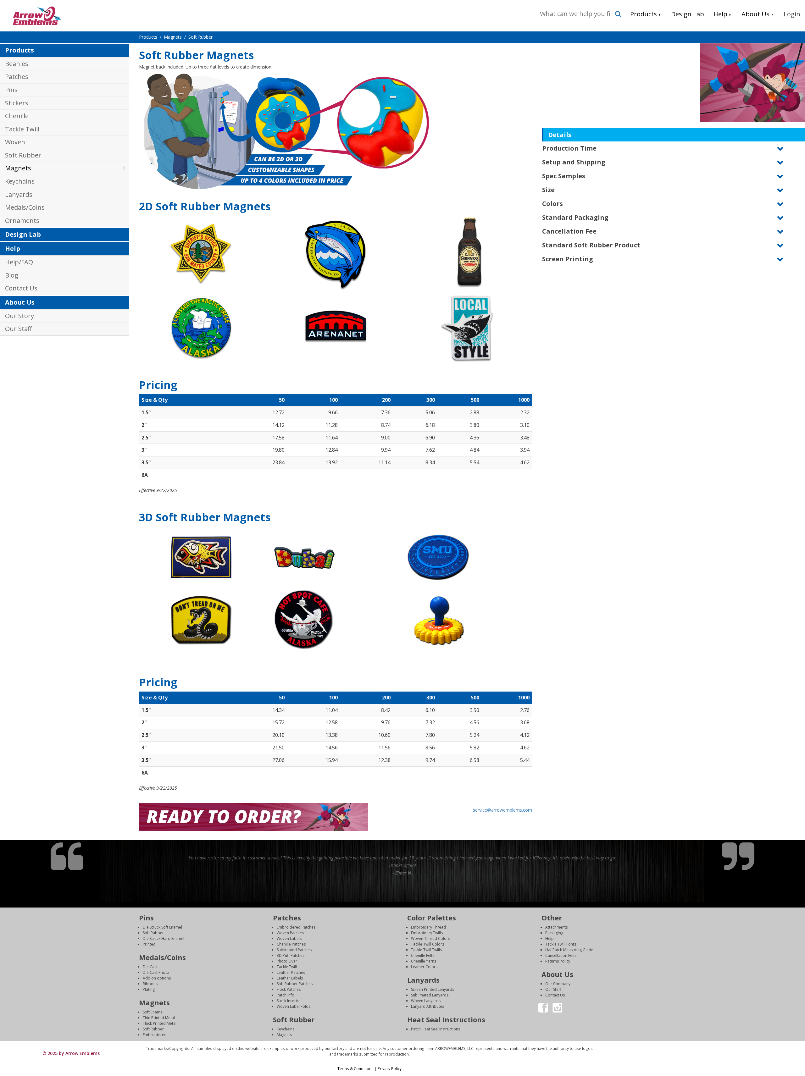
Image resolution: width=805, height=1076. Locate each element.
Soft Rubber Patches (295, 983)
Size (548, 189)
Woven (15, 142)
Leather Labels (290, 978)
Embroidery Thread (428, 927)
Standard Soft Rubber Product (591, 245)
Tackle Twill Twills (426, 949)
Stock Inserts (288, 1000)
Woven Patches (290, 932)
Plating (149, 989)
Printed (149, 944)
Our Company (557, 983)
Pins (11, 90)
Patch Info (285, 995)
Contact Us (21, 288)
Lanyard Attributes (427, 1006)
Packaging (554, 932)
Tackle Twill (22, 129)
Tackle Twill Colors (427, 944)
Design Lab (23, 234)
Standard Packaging (575, 217)
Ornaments (22, 220)
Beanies (16, 63)
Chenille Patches (291, 944)
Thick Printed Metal (159, 1023)
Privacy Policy (390, 1068)
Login (701, 1048)
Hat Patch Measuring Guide (569, 949)
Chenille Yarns (423, 961)
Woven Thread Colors (430, 938)
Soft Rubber (23, 155)
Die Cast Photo (156, 972)
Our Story (19, 316)
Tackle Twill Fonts (560, 944)
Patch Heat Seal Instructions (435, 1029)
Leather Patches (291, 972)
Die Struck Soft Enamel (162, 927)
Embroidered (155, 1034)
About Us (20, 302)
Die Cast (150, 966)
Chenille (17, 116)
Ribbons (150, 983)
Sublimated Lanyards (429, 995)
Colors (552, 203)
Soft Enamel (153, 1012)
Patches (16, 76)
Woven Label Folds (293, 1006)
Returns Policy (557, 961)
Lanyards (18, 194)
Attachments (556, 927)
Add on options (157, 978)
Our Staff (18, 328)
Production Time (569, 148)
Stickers (16, 103)
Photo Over (287, 961)
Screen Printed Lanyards (432, 989)
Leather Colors (424, 966)
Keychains (20, 181)
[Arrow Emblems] (37, 15)
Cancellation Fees (560, 955)
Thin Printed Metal (159, 1017)
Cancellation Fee (569, 231)
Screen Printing (567, 259)
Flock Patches (289, 989)
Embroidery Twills (427, 932)
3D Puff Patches (290, 955)
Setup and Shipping (573, 162)
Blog (11, 275)
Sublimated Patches (294, 949)
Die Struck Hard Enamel (163, 938)
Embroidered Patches (296, 927)
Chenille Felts (422, 955)
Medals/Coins (25, 207)
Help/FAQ (19, 262)
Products (19, 50)
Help (12, 248)
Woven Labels (289, 938)
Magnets (18, 168)
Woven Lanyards (426, 1000)
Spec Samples (563, 176)
